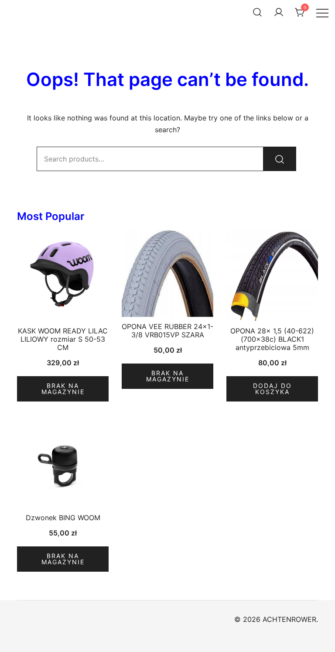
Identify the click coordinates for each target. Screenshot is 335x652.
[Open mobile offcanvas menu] (322, 12)
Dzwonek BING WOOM (63, 517)
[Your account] (278, 12)
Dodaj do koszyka (272, 388)
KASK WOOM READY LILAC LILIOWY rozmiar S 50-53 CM (63, 339)
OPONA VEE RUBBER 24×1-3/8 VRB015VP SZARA (167, 330)
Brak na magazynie (63, 388)
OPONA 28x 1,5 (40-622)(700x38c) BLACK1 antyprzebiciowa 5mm (272, 339)
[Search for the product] (279, 159)
